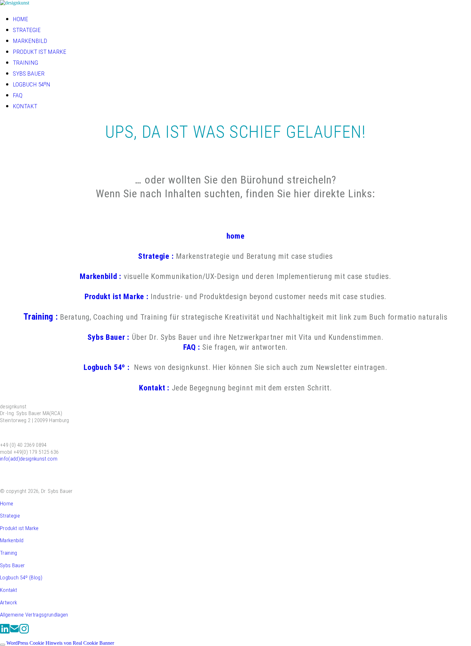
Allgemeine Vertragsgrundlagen (34, 614)
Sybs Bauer (12, 565)
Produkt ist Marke (19, 528)
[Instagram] (24, 632)
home (236, 236)
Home (6, 503)
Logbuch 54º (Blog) (21, 577)
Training (8, 553)
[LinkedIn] (5, 632)
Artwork (8, 602)
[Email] (14, 632)
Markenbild (11, 540)
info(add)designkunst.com (28, 458)
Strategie (10, 515)
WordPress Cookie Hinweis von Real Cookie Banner (60, 643)
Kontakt (8, 590)
